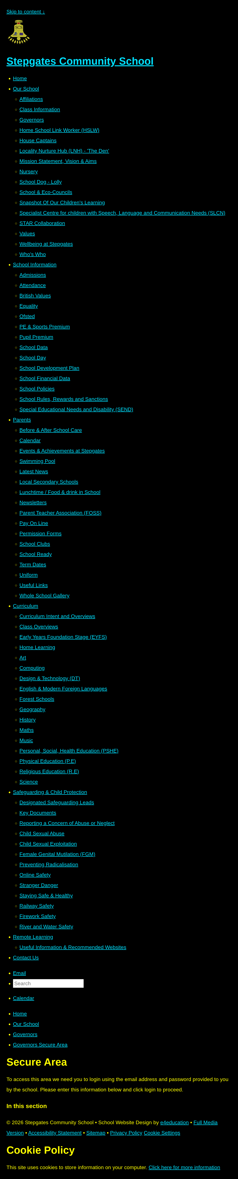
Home (20, 1014)
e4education (174, 1122)
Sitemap (95, 1133)
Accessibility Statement (55, 1133)
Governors (25, 1034)
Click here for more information (184, 1167)
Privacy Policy (126, 1133)
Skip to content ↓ (25, 12)
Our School (26, 1024)
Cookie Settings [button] (162, 1133)
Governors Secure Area (40, 1045)
